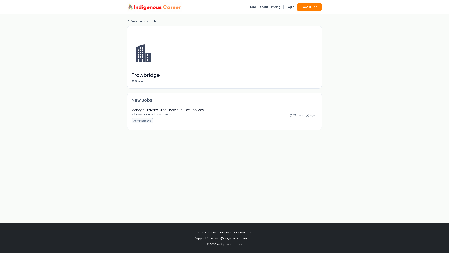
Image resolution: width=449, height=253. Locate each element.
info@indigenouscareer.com (234, 238)
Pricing (275, 7)
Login (290, 7)
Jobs (253, 7)
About (263, 7)
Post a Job (309, 7)
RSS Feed (226, 233)
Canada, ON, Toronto (159, 114)
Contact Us (244, 233)
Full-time (137, 114)
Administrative (142, 120)
